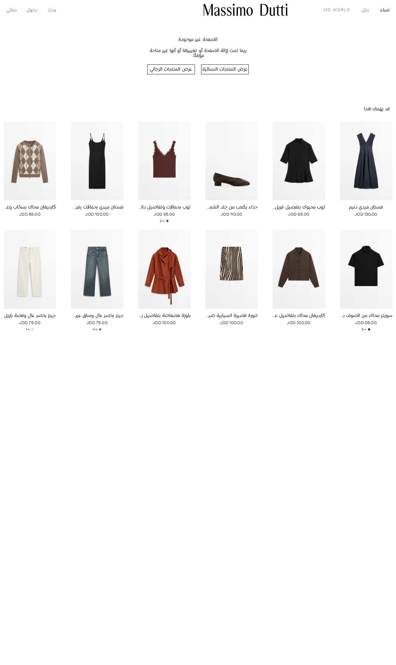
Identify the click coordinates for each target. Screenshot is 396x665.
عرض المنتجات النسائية (224, 70)
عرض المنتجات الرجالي (171, 70)
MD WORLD (337, 10)
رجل (365, 10)
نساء (385, 10)
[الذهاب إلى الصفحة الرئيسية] (245, 9)
